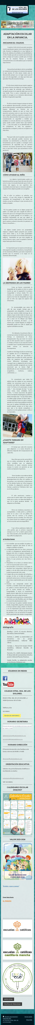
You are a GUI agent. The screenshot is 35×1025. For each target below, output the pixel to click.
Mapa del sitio (7, 1018)
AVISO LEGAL (8, 999)
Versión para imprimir (11, 1016)
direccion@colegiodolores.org (12, 759)
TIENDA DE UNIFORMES (11, 715)
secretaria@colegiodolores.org (13, 739)
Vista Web (29, 1020)
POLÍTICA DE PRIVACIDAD (12, 1004)
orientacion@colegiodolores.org (13, 778)
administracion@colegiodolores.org (14, 736)
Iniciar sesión (28, 1016)
